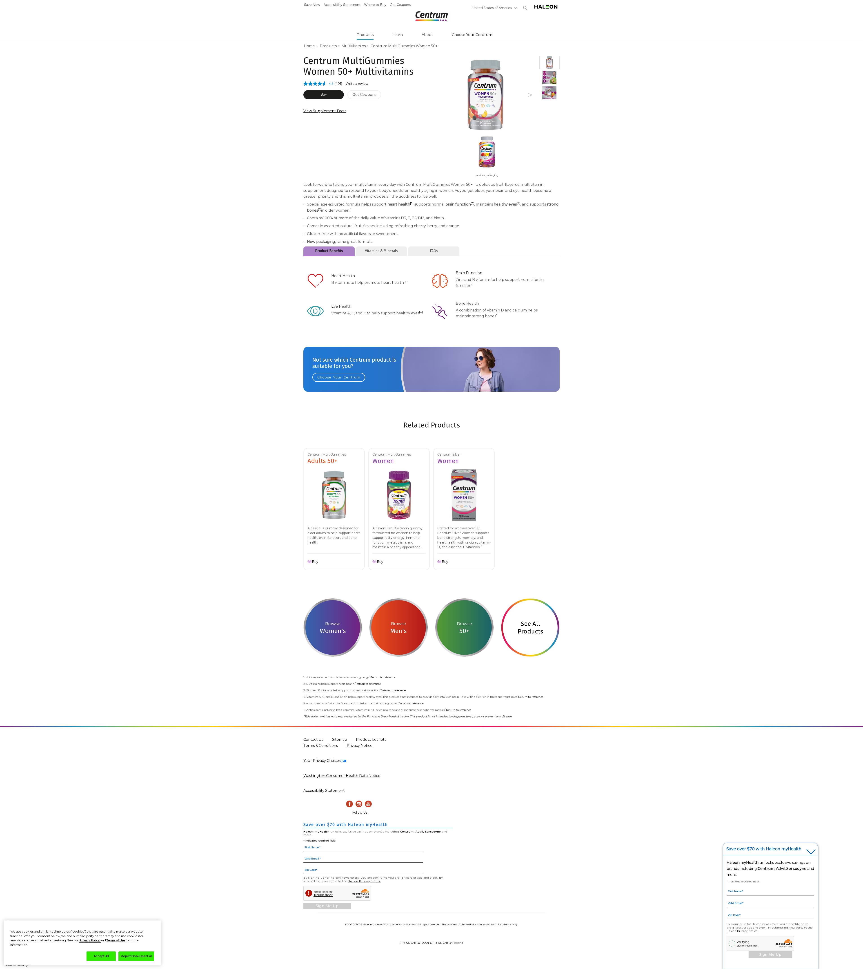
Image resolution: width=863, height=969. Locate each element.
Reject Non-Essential (136, 956)
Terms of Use (116, 940)
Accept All (101, 956)
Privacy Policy (90, 940)
